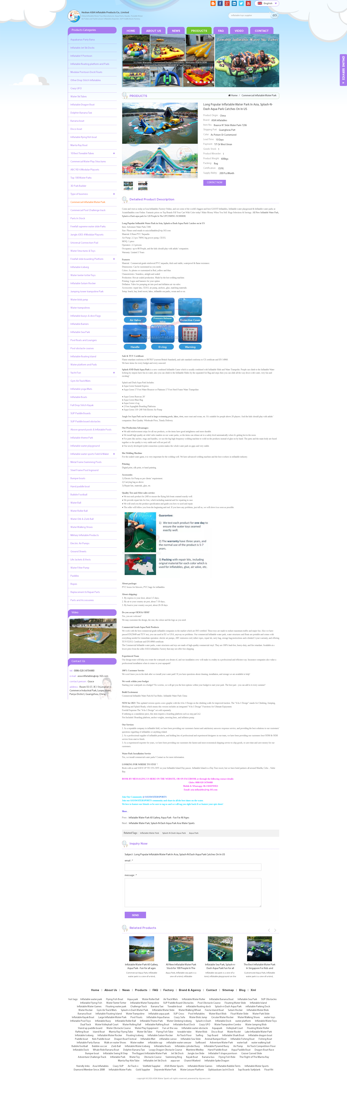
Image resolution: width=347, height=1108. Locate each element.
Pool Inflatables (196, 1013)
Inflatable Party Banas (88, 1042)
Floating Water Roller (258, 1028)
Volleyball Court (234, 1028)
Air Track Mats (170, 999)
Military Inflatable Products (84, 535)
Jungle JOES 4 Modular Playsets (87, 234)
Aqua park (132, 999)
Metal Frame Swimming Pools (86, 462)
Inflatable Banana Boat (221, 999)
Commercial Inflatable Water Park (87, 202)
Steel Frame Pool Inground (84, 470)
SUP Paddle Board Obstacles (178, 1003)
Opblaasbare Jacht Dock (221, 1069)
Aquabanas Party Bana (82, 39)
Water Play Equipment (146, 1028)
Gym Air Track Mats (80, 381)
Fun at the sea (169, 1028)
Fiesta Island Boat (214, 1010)
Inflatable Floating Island (109, 1013)
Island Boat (99, 1032)
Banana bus (208, 1057)
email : (129, 860)
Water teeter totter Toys (83, 275)
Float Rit (268, 1069)
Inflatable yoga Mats (81, 389)
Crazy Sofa (179, 1017)
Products (141, 990)
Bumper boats (77, 478)
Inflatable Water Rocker (110, 1035)
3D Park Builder (78, 186)
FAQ (221, 30)
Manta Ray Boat (78, 145)
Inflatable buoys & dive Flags (85, 316)
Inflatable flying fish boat (83, 137)
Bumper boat (92, 1053)
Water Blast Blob (217, 1013)
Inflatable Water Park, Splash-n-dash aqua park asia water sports (162, 823)
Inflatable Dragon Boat (82, 104)
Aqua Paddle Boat (240, 1050)
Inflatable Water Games (89, 1006)
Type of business (79, 194)
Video (239, 30)
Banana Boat (84, 1013)
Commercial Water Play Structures (88, 161)
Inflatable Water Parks (120, 1069)
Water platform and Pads (83, 364)
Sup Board (212, 1035)
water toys (269, 1017)
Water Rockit (234, 1032)
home (131, 30)
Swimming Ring (174, 1057)
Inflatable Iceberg (79, 267)
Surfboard (200, 1042)
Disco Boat (217, 1032)
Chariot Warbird (192, 1060)
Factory (168, 990)
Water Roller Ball (79, 511)
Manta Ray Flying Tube (121, 1032)
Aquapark (217, 1028)
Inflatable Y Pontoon (81, 56)
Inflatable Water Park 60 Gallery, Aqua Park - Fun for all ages (159, 818)
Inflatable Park (117, 1057)
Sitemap (228, 990)
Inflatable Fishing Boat (242, 1039)
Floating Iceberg (134, 1035)
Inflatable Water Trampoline (144, 1003)
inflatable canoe (168, 1039)
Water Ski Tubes (78, 96)
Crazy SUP (118, 1066)
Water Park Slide (260, 1013)
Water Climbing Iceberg (179, 1021)
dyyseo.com (204, 1078)
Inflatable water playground (85, 446)
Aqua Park (193, 833)
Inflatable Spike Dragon (217, 1060)
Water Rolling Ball (132, 1024)
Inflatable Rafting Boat (157, 1024)
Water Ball (75, 503)
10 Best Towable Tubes (82, 153)
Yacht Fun (75, 373)
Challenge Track (138, 1006)
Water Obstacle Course (118, 1028)
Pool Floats (136, 1017)
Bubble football (80, 1046)
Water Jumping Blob (256, 1024)
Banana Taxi (157, 1006)
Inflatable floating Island (83, 356)
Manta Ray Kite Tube (128, 1060)
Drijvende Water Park (165, 1069)
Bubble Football (78, 494)
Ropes (73, 584)
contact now (214, 182)
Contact (262, 30)
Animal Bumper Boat (215, 1039)
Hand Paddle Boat (217, 1050)
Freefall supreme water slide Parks (88, 226)
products (199, 30)
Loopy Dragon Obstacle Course (165, 1050)
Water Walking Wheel (190, 1010)
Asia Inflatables (101, 1066)
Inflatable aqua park (159, 1013)
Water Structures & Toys (82, 251)
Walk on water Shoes (115, 1042)
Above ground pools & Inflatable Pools (91, 429)
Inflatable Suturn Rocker (83, 283)
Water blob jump (79, 299)
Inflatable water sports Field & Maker (89, 454)
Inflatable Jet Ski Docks (82, 48)
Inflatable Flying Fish (91, 1003)
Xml (253, 990)
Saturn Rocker (235, 1010)
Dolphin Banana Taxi (81, 113)
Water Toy (134, 1057)
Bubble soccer (99, 1046)
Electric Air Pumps (79, 543)
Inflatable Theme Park (151, 1021)
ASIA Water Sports (174, 1066)
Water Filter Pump (79, 568)
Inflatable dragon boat (260, 1035)
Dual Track (85, 1024)
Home (95, 990)
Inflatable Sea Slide (191, 1039)
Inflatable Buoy (103, 1021)
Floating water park (116, 1006)
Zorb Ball (116, 1046)
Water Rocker (85, 1010)
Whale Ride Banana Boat (106, 1050)
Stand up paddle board (90, 1028)
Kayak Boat (192, 1057)
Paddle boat (81, 1039)
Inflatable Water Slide (163, 1010)
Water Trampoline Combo (227, 1024)
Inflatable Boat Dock (184, 1024)
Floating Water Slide (235, 1003)
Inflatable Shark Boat (233, 1035)
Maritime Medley (195, 1050)
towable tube (184, 1032)
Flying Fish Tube (164, 1032)
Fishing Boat (265, 1039)
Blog (242, 990)
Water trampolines (80, 308)
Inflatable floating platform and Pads (89, 64)
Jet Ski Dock (177, 1053)
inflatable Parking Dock (258, 1006)
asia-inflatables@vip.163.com (93, 676)
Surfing (199, 1035)
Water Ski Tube (144, 1032)
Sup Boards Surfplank (249, 1069)
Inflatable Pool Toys (80, 1021)
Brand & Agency (190, 990)
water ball (242, 1042)
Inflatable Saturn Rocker (160, 1035)
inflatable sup (155, 1042)
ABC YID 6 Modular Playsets (84, 169)
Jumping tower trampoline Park (86, 291)
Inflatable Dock (223, 1021)
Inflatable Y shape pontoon (222, 1053)
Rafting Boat (82, 1032)
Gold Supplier (143, 1069)
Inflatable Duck (81, 1050)
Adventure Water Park (221, 1042)
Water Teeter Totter (116, 1003)
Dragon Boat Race (264, 1050)
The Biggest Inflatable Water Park (149, 1053)
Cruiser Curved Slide (251, 1053)
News (176, 30)
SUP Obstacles (269, 999)
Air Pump (238, 1046)
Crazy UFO (76, 88)
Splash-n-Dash (203, 1021)
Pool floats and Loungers (83, 340)
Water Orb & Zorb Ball (82, 519)
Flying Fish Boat (114, 999)
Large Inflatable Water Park (112, 1017)
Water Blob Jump (198, 1017)
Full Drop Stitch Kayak (81, 405)
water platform (243, 1021)
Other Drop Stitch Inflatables (85, 80)
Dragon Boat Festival (125, 1039)
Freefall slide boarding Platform (86, 259)
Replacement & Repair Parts (85, 592)
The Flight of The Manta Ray (254, 1057)
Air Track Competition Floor (261, 1046)
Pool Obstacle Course (209, 1003)
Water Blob (201, 1032)
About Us (153, 30)
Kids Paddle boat (101, 1039)
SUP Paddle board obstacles (85, 421)
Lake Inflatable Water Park (258, 1032)
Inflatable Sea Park (80, 332)
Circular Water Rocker (222, 1017)
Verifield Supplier (151, 1066)
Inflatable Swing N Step (115, 1053)
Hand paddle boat (80, 486)
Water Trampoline (135, 1013)
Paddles (74, 576)
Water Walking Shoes (81, 527)
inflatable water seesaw (178, 1042)
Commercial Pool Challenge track (87, 210)
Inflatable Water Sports (257, 1066)
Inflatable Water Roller (193, 999)
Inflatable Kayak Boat (83, 1017)
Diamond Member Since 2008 (89, 1069)
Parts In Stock (77, 218)
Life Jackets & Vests (80, 559)
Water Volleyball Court (106, 1024)
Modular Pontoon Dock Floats (86, 72)
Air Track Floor (184, 1035)
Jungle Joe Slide (196, 1053)
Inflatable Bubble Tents (229, 1066)
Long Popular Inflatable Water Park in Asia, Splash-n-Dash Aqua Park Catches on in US (179, 854)
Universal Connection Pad (84, 243)
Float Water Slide (239, 1013)
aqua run (175, 1060)
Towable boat (175, 1006)
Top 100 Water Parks (81, 178)
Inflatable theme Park (81, 438)
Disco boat (76, 129)
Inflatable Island (258, 1003)
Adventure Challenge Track (92, 1057)
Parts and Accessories (82, 600)
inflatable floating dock (198, 1006)
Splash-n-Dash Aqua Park (174, 833)
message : (131, 875)
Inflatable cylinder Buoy (187, 1046)
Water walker (137, 1042)
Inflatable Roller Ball (125, 1021)
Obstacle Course (152, 1057)
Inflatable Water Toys (266, 1021)
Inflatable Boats (78, 397)
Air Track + (133, 1066)
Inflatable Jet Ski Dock (154, 1060)
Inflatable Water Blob (258, 1010)
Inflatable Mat (148, 1039)
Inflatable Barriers (79, 324)
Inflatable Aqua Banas (158, 1017)
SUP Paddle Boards (80, 413)
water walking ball (260, 1042)
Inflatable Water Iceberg (137, 1046)
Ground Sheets (78, 551)
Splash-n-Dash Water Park (134, 1010)
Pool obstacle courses (82, 348)
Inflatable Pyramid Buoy (216, 1046)
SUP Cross (179, 1013)
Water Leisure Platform (192, 1069)
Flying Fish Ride (227, 1057)
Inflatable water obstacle (195, 1028)
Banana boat (77, 121)
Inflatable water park (149, 833)
